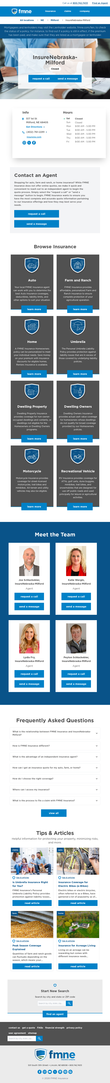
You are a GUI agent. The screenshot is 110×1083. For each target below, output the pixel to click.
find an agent (55, 1014)
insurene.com (34, 137)
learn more (34, 309)
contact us (14, 1027)
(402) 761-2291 (35, 132)
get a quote (28, 1027)
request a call (41, 78)
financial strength (54, 1027)
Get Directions (34, 127)
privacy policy (74, 1027)
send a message (68, 78)
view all (54, 813)
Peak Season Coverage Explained (26, 947)
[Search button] (69, 1003)
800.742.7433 (80, 3)
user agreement (17, 1033)
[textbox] (55, 194)
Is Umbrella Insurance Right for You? (30, 884)
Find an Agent (100, 3)
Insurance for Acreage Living (77, 945)
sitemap (32, 1033)
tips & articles (22, 878)
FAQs (40, 1027)
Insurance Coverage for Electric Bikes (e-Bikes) (73, 884)
